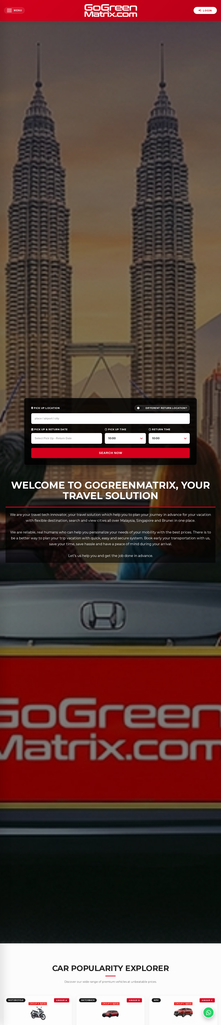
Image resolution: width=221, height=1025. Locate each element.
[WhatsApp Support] (208, 1012)
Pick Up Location (46, 408)
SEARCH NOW (110, 453)
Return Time (160, 429)
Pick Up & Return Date (50, 429)
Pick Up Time (116, 429)
